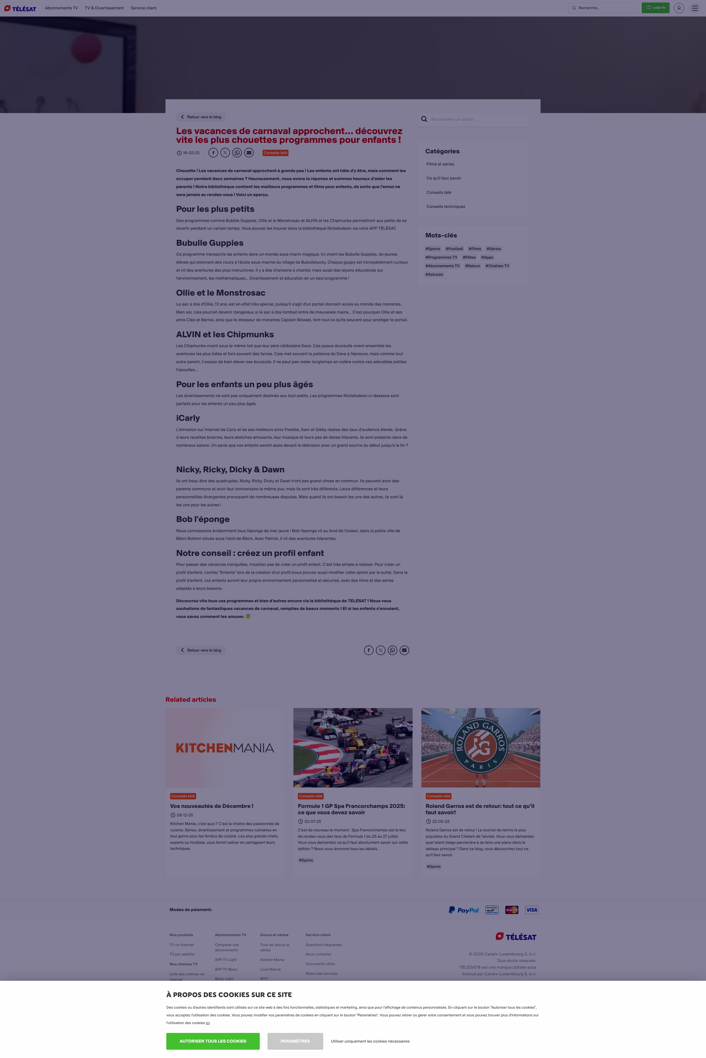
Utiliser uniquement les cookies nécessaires (370, 1041)
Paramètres (295, 1041)
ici (208, 1023)
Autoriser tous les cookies (213, 1041)
